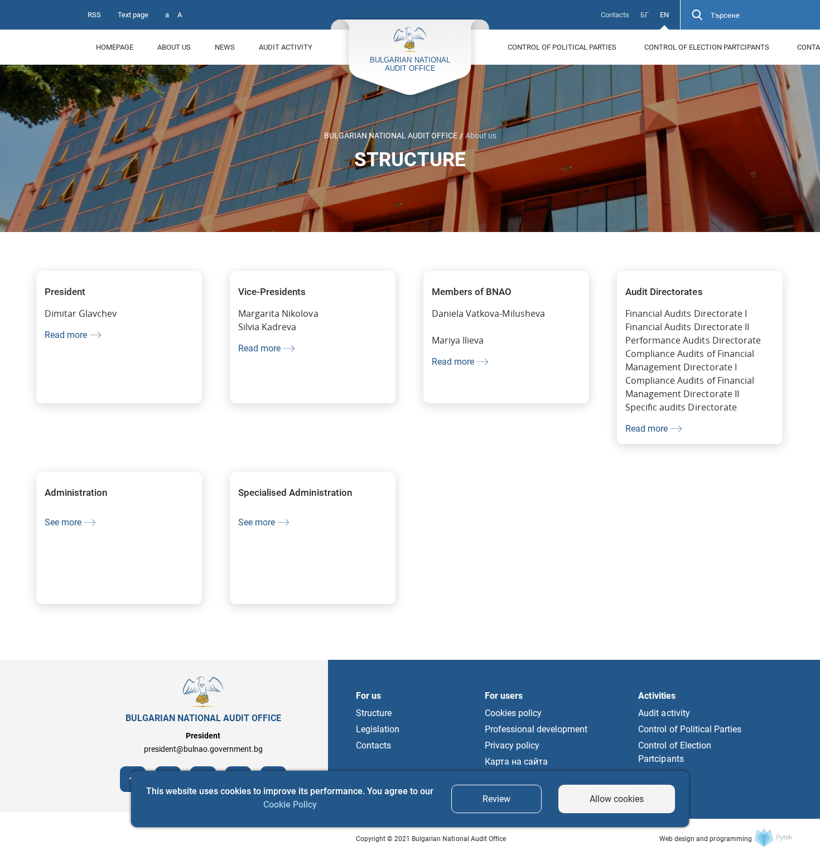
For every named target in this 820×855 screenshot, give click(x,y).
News (225, 47)
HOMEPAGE (114, 47)
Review (496, 799)
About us (174, 47)
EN (664, 15)
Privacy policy (512, 745)
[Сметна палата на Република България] (773, 837)
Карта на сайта (516, 761)
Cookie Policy (290, 804)
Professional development (536, 729)
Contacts (615, 15)
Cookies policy (513, 713)
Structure (374, 713)
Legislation (377, 729)
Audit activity (285, 47)
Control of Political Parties (562, 47)
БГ (644, 15)
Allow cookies (617, 799)
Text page (133, 15)
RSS (94, 15)
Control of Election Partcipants (706, 47)
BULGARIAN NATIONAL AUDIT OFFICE (390, 135)
